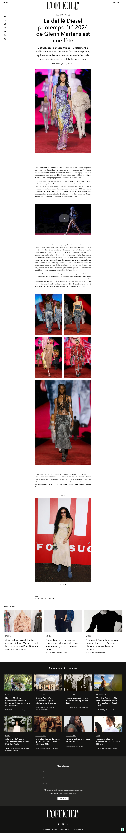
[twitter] (5, 32)
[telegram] (5, 39)
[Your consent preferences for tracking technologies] (122, 829)
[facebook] (5, 21)
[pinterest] (5, 24)
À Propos (46, 829)
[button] (88, 542)
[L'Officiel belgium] (63, 5)
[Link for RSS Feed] (67, 825)
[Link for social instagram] (63, 825)
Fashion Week (63, 15)
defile (37, 599)
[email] (5, 17)
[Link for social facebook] (59, 825)
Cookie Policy (78, 829)
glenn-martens (47, 599)
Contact (55, 829)
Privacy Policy (71, 793)
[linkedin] (5, 28)
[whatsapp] (5, 35)
